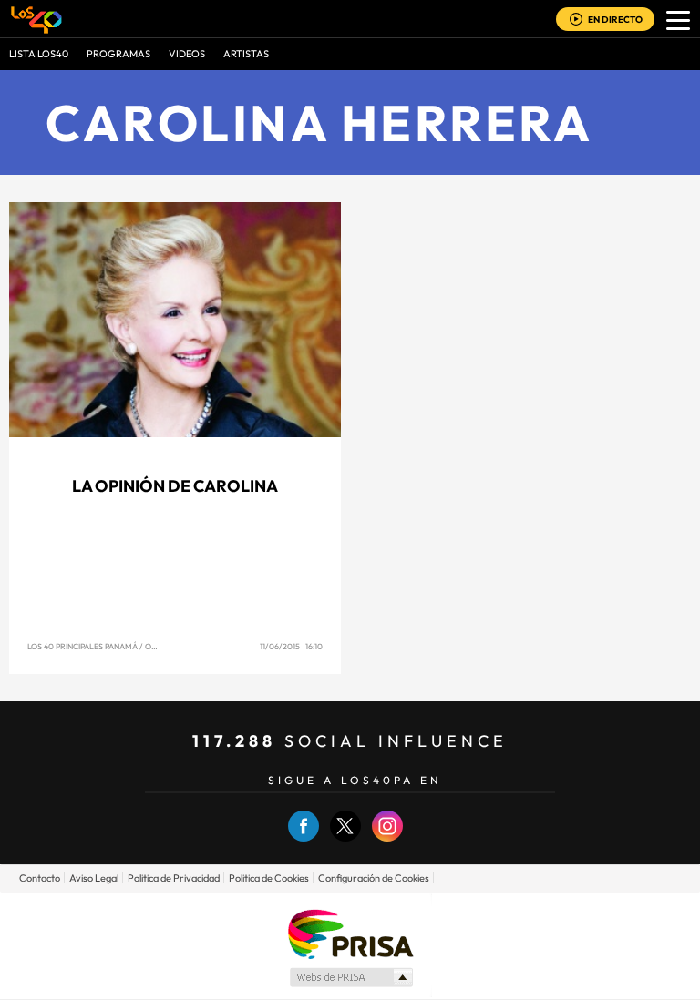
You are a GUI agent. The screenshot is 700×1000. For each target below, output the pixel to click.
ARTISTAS (246, 53)
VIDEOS (187, 53)
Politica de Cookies (269, 878)
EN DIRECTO (615, 20)
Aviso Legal (93, 878)
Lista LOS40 (38, 53)
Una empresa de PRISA (350, 933)
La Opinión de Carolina (175, 485)
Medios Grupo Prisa (350, 977)
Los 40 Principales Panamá (82, 646)
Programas (118, 53)
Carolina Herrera (319, 122)
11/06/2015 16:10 (291, 646)
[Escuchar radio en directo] (576, 20)
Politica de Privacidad (174, 878)
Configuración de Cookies (373, 878)
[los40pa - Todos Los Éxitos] (36, 19)
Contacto (39, 878)
